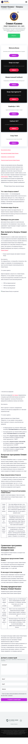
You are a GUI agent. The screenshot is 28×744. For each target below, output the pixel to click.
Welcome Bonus (14, 48)
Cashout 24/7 (14, 121)
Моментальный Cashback (14, 77)
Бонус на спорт (14, 62)
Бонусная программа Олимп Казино (9, 153)
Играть (14, 35)
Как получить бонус (6, 150)
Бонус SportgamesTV (14, 92)
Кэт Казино (15, 395)
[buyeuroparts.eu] (5, 1)
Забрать (14, 55)
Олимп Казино (4, 176)
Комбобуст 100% (14, 106)
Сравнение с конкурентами (8, 156)
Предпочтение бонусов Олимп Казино (10, 160)
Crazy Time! (14, 136)
